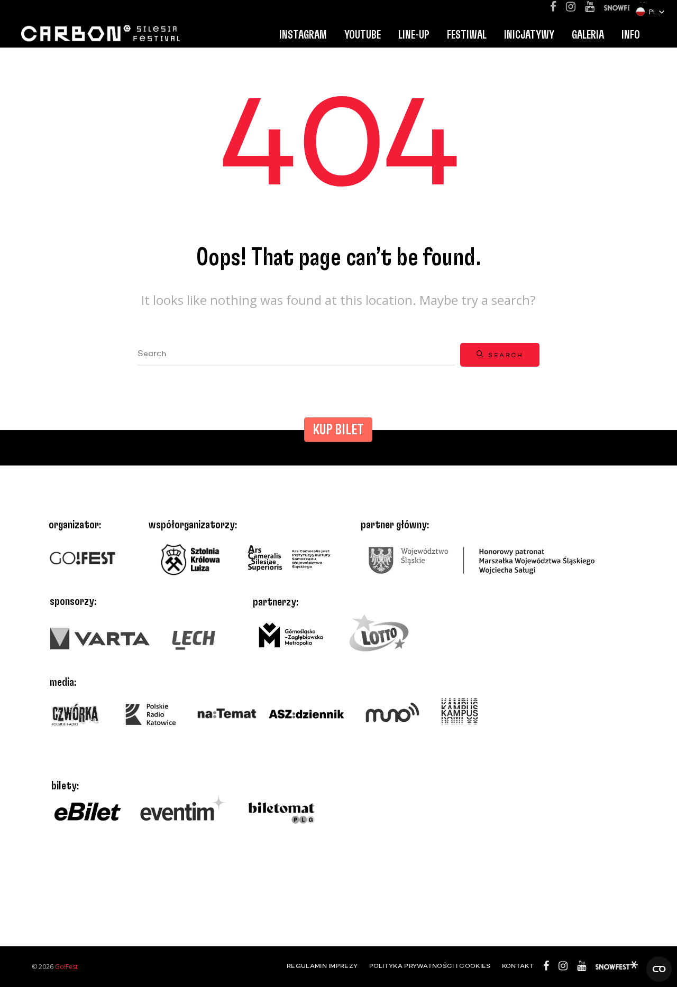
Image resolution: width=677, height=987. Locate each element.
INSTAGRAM (303, 35)
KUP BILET (338, 430)
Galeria (588, 35)
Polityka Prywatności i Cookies (430, 966)
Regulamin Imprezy (322, 966)
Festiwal (467, 35)
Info (630, 35)
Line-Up (413, 35)
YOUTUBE (362, 35)
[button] (650, 11)
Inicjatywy (529, 35)
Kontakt (518, 966)
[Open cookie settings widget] (659, 969)
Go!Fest (66, 966)
